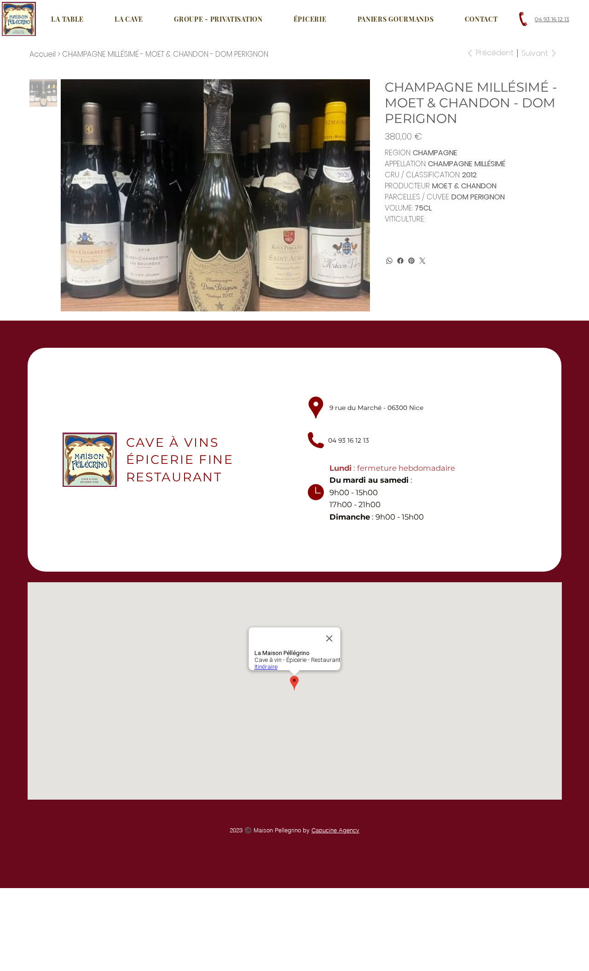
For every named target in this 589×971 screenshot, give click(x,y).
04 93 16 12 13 (552, 19)
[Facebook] (400, 260)
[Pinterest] (411, 260)
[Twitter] (422, 260)
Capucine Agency (335, 830)
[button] (129, 19)
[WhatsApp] (389, 260)
